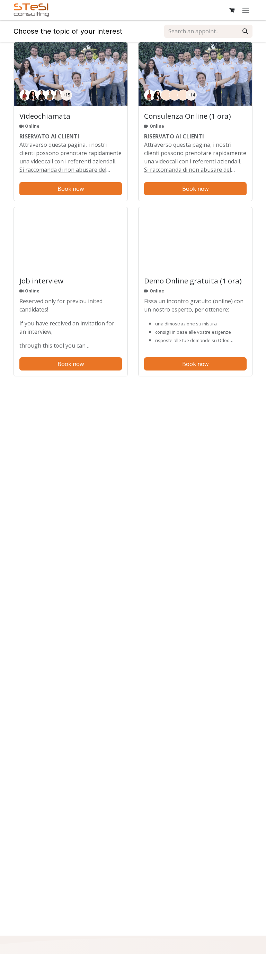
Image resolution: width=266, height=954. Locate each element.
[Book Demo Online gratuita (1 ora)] (195, 239)
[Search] (245, 31)
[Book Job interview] (70, 239)
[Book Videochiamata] (70, 74)
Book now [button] (70, 189)
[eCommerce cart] (232, 10)
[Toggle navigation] (245, 10)
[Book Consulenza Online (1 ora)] (195, 74)
